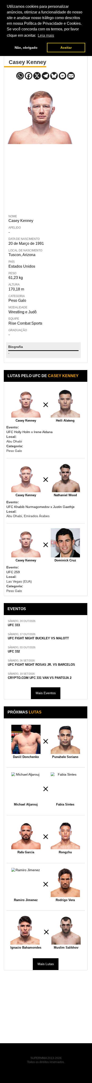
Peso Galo (17, 300)
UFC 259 (13, 572)
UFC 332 (14, 651)
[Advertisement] (41, 178)
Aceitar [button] (66, 47)
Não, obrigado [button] (26, 47)
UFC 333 (14, 625)
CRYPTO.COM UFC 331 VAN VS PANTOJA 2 (39, 678)
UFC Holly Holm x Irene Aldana (29, 432)
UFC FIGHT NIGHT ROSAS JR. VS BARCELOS (41, 664)
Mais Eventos (46, 693)
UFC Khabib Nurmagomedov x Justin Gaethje (40, 507)
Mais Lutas (46, 964)
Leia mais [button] (46, 35)
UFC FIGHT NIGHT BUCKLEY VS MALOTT (38, 638)
